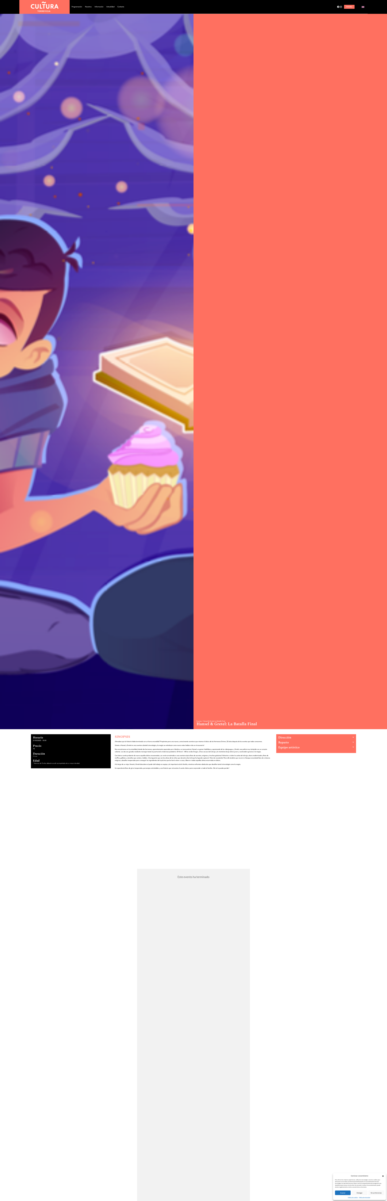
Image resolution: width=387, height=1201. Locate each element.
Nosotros (88, 7)
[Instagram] (341, 7)
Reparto (283, 742)
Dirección (284, 737)
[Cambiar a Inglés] (363, 6)
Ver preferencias (376, 1193)
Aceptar (342, 1193)
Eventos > (200, 721)
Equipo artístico (289, 747)
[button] (383, 1176)
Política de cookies (353, 1197)
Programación (77, 7)
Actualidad (110, 7)
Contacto (120, 7)
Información (99, 7)
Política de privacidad (364, 1197)
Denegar (360, 1193)
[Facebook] (338, 7)
